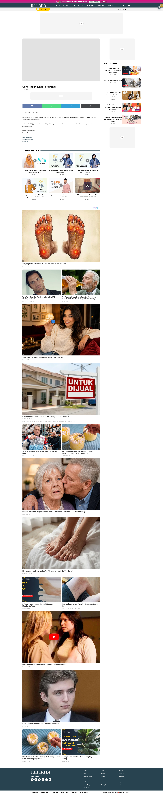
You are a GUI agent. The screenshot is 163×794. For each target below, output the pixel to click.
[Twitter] (120, 9)
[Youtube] (124, 9)
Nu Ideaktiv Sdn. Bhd (114, 792)
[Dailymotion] (126, 9)
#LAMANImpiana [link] (27, 137)
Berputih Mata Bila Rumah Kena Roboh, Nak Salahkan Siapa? (113, 119)
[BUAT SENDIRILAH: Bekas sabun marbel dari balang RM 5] (131, 95)
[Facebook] (116, 9)
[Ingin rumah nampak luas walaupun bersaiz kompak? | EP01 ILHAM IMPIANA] (61, 185)
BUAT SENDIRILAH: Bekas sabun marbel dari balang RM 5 (113, 95)
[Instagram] (118, 9)
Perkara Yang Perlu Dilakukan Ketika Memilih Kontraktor (113, 70)
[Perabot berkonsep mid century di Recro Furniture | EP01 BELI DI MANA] (87, 160)
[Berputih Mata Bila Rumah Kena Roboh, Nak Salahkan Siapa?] (131, 119)
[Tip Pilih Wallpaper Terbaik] (131, 82)
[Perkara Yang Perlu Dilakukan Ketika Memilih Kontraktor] (131, 70)
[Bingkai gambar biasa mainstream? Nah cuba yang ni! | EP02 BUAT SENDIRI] (34, 160)
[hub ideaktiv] (129, 4)
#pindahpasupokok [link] (27, 139)
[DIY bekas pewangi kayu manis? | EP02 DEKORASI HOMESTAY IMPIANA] (87, 185)
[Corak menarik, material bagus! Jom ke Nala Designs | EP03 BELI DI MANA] (61, 160)
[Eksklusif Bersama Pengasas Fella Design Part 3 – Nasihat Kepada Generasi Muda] (131, 107)
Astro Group (126, 792)
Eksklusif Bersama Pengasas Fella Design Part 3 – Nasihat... (113, 107)
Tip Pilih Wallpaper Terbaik (113, 80)
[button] (124, 5)
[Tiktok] (122, 9)
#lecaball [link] (25, 141)
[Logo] (38, 5)
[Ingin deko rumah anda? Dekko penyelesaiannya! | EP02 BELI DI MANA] (34, 185)
